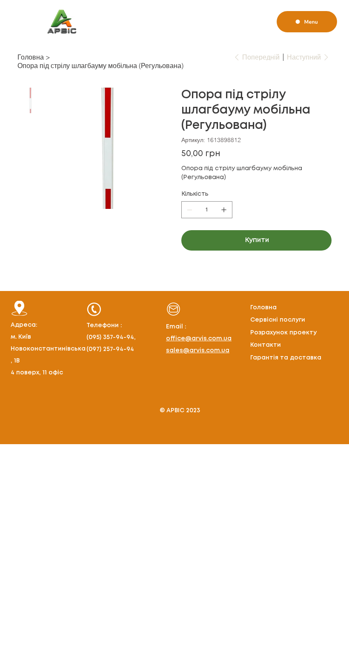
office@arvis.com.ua (199, 338)
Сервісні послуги (277, 319)
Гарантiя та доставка (285, 357)
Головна (263, 307)
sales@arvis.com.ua (197, 350)
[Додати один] (223, 209)
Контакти (265, 345)
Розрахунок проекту (283, 332)
